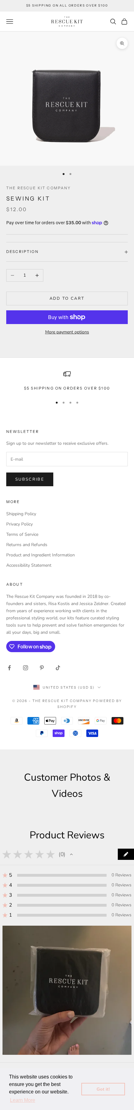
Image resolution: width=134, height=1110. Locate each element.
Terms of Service (22, 534)
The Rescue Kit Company (38, 188)
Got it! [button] (103, 1089)
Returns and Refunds (26, 545)
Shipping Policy (21, 514)
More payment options (67, 332)
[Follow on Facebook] (9, 668)
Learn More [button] (22, 1100)
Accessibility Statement (28, 565)
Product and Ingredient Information (40, 555)
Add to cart (67, 298)
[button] (71, 854)
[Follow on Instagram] (25, 668)
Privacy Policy (19, 524)
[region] (67, 380)
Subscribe (29, 479)
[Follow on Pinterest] (42, 668)
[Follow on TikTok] (58, 668)
